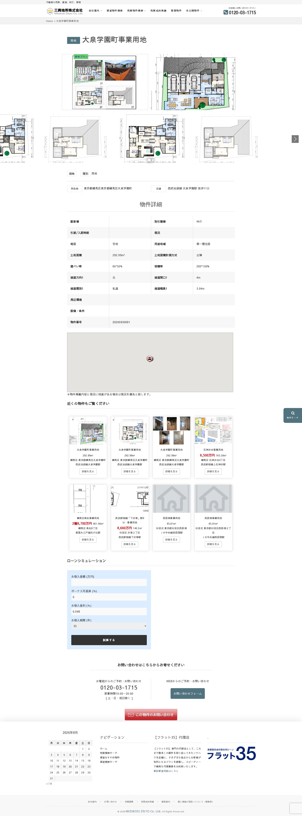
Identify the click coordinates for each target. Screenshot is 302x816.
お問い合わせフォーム (188, 693)
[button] (150, 358)
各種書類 (129, 801)
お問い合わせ (110, 801)
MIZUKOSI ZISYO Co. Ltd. (143, 811)
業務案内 (165, 801)
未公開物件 (193, 10)
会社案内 (94, 10)
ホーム (103, 748)
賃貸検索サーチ (108, 762)
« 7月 (49, 783)
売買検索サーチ (108, 753)
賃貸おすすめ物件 (110, 757)
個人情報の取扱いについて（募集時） (196, 801)
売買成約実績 (158, 10)
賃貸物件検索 (115, 10)
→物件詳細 (88, 471)
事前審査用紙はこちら (166, 771)
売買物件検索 (135, 10)
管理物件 (176, 10)
